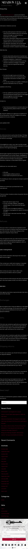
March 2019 (4, 471)
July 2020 (3, 459)
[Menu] (25, 3)
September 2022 (5, 451)
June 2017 (3, 488)
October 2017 (4, 486)
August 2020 (4, 456)
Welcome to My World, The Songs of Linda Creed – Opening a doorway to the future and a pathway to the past (14, 421)
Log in (2, 508)
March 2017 (4, 491)
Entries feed (4, 511)
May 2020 (3, 461)
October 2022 (4, 449)
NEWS (2, 500)
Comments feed (5, 513)
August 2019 (4, 466)
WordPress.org (4, 516)
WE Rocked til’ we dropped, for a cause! (11, 411)
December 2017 (5, 481)
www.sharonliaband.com (7, 14)
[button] (14, 539)
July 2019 (3, 468)
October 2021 (4, 454)
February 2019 (4, 473)
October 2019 (4, 464)
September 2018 (5, 476)
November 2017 (5, 483)
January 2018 (4, 478)
